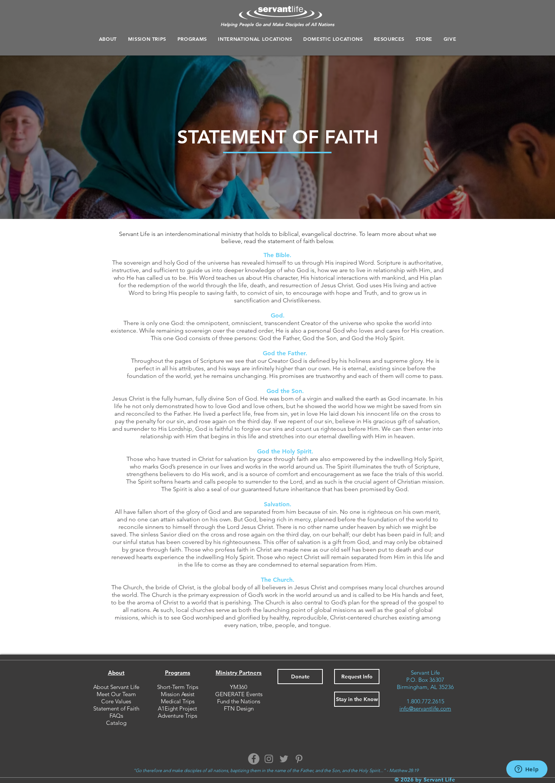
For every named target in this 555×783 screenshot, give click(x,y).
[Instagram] (268, 759)
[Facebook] (253, 759)
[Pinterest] (299, 759)
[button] (192, 39)
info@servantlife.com (425, 708)
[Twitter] (284, 759)
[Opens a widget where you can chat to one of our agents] (526, 769)
